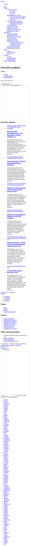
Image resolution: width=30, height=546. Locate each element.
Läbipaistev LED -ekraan (16, 22)
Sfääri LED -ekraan (12, 28)
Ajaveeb (9, 56)
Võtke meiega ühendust (10, 61)
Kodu (5, 6)
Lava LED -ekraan (12, 38)
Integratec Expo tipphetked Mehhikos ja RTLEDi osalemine (16, 216)
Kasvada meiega (11, 52)
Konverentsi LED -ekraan (10, 320)
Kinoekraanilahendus (12, 34)
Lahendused (7, 32)
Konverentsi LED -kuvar (13, 48)
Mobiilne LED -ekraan (13, 41)
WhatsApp (6, 349)
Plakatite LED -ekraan (12, 26)
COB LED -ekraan (12, 25)
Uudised (6, 55)
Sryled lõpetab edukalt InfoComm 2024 (14, 271)
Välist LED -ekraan (12, 9)
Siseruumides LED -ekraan (14, 15)
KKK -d (9, 54)
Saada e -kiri (4, 348)
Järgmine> (4, 292)
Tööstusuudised (11, 59)
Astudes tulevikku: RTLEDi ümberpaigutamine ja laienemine (16, 163)
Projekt (9, 51)
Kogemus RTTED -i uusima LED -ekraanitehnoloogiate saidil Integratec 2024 (16, 244)
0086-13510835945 (9, 338)
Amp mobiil (18, 345)
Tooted (5, 8)
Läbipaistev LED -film (16, 24)
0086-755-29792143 (9, 339)
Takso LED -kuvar (15, 45)
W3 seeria (12, 19)
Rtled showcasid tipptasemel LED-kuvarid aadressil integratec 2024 (16, 189)
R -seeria (12, 11)
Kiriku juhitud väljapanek (13, 46)
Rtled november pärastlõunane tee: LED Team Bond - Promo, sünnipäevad (15, 134)
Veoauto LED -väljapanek (16, 42)
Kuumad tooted (4, 345)
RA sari (12, 14)
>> (8, 292)
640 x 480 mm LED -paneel (17, 18)
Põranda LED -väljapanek (13, 29)
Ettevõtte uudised (11, 58)
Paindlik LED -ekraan (12, 31)
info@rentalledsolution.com (11, 341)
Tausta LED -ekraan (12, 39)
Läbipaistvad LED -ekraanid (14, 21)
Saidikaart (11, 345)
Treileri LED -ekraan (15, 44)
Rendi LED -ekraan (12, 35)
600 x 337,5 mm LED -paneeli (18, 16)
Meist (5, 49)
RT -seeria (12, 12)
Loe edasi (9, 154)
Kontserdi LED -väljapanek (14, 36)
